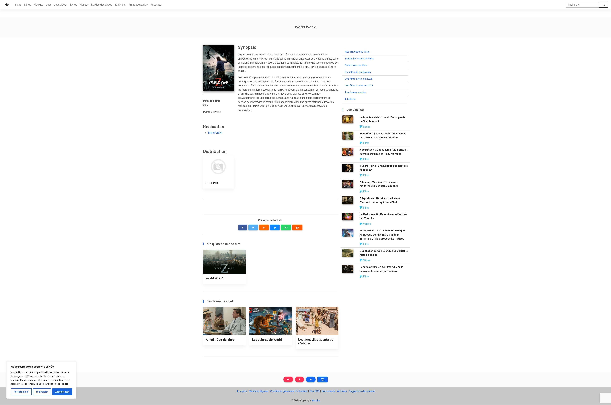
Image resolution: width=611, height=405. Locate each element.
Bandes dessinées (101, 4)
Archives (342, 391)
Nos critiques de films (357, 51)
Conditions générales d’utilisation (288, 391)
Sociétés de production (358, 72)
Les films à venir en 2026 (359, 85)
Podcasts (155, 4)
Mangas (84, 4)
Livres (73, 4)
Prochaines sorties (355, 92)
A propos (242, 391)
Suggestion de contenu (362, 391)
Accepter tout (62, 392)
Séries (27, 4)
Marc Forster (215, 132)
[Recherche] (603, 5)
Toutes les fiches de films (359, 58)
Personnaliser (21, 392)
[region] (41, 380)
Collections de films (356, 65)
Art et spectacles (138, 4)
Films (18, 4)
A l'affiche (350, 99)
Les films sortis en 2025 (358, 78)
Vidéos (366, 223)
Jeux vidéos (61, 4)
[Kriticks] (7, 4)
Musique (38, 4)
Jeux (48, 4)
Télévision (120, 4)
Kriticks (316, 400)
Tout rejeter (42, 392)
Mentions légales (258, 391)
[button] (242, 227)
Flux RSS (314, 391)
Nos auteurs (328, 391)
